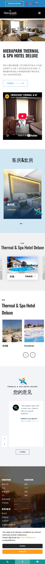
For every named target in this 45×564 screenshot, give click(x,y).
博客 (26, 492)
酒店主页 (5, 484)
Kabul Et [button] (22, 551)
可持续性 (5, 503)
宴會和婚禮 (6, 499)
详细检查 (29, 276)
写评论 (23, 452)
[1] (39, 13)
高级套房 (5, 517)
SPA (3, 495)
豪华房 (4, 513)
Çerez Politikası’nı (27, 537)
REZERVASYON (14, 3)
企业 (3, 488)
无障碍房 (5, 521)
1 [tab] (21, 223)
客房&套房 (6, 492)
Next (34, 355)
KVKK (26, 488)
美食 (26, 484)
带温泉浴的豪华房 (8, 525)
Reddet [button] (22, 546)
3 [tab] (24, 223)
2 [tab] (23, 223)
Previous (27, 355)
